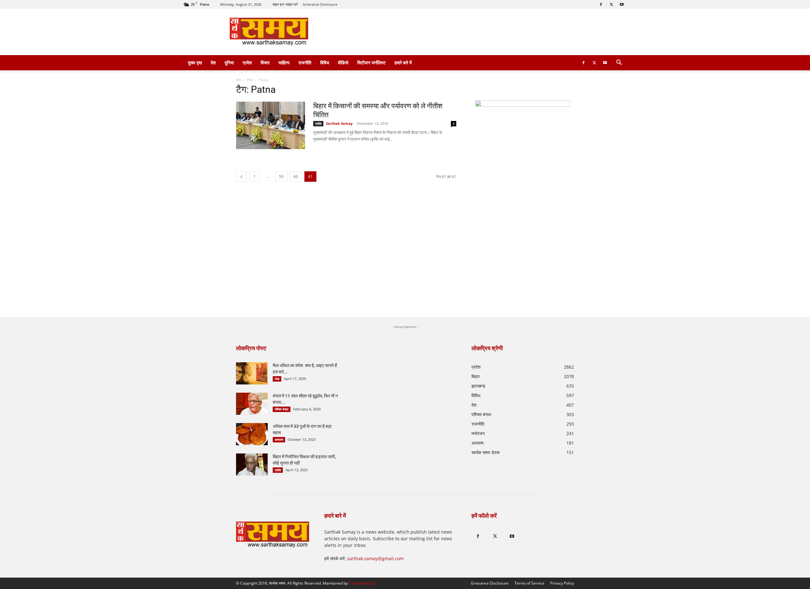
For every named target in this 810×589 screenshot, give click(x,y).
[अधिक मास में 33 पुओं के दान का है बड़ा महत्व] (252, 434)
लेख (277, 379)
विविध (324, 63)
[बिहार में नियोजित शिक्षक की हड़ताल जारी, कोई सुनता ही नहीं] (252, 464)
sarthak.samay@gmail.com (375, 558)
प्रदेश (247, 63)
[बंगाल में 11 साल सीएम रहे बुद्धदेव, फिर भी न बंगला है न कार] (252, 404)
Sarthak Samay (339, 123)
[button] (618, 63)
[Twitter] (611, 4)
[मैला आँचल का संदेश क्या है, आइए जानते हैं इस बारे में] (252, 373)
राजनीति (304, 63)
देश (213, 63)
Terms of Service (529, 583)
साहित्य (284, 63)
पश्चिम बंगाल (282, 409)
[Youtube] (621, 4)
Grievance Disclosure (320, 4)
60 (296, 176)
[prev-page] (241, 176)
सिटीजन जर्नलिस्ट (371, 63)
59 (281, 176)
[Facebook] (601, 4)
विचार (265, 63)
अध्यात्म (279, 439)
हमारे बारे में (403, 63)
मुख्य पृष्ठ (195, 63)
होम (238, 80)
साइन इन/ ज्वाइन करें (285, 4)
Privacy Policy (562, 583)
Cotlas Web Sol (362, 583)
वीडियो (343, 63)
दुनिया (229, 63)
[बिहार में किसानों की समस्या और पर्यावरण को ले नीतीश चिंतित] (270, 125)
